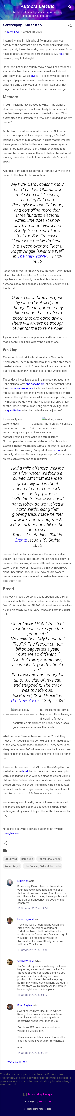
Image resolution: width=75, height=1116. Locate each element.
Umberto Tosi (25, 960)
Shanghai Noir (11, 833)
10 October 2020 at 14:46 (32, 950)
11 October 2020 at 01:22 (32, 994)
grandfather (14, 410)
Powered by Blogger (39, 1094)
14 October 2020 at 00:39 (32, 1052)
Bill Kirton (23, 881)
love (33, 75)
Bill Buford (11, 859)
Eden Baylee (24, 1005)
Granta (21, 540)
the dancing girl (35, 384)
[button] (70, 26)
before (57, 450)
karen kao (27, 859)
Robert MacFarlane (49, 859)
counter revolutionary (20, 388)
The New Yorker (32, 256)
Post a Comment (17, 1061)
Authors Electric (37, 6)
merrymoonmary (45, 1101)
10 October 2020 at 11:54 (32, 908)
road (61, 53)
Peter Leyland (25, 919)
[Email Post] (5, 851)
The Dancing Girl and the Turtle (42, 866)
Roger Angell (12, 866)
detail (24, 771)
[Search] (70, 7)
